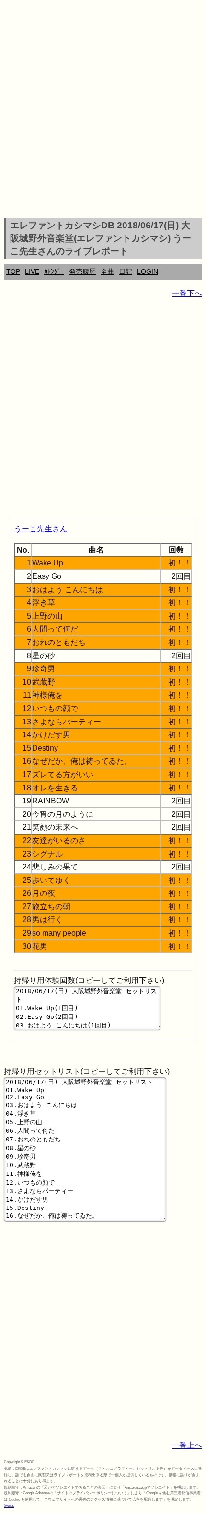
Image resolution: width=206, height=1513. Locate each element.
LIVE (32, 271)
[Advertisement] (103, 111)
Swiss (9, 1505)
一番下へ (187, 293)
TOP (13, 271)
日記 (125, 271)
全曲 (107, 271)
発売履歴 (82, 271)
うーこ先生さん (41, 529)
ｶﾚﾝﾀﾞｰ (54, 271)
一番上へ (187, 1445)
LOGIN (147, 271)
